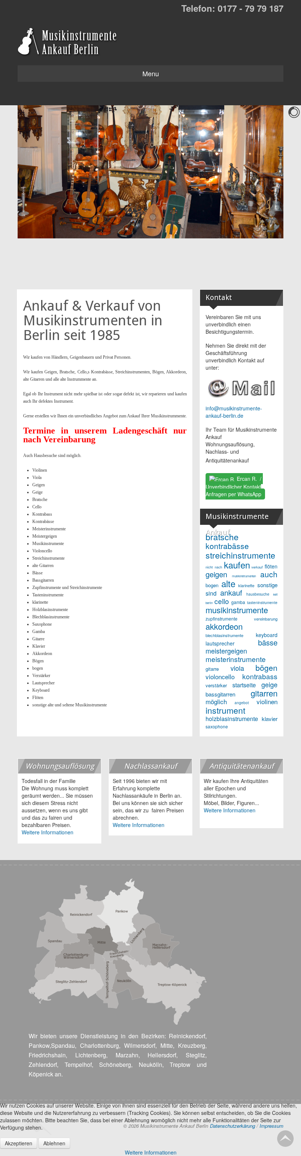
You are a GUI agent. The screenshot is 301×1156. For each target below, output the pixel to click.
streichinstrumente (240, 555)
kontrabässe (227, 545)
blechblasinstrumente (224, 635)
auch (269, 573)
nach (218, 567)
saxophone (217, 726)
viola (237, 668)
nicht (209, 567)
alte (228, 583)
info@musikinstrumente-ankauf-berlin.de (234, 412)
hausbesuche (257, 594)
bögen (266, 667)
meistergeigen (226, 650)
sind (211, 593)
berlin (209, 603)
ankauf (231, 592)
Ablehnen (54, 1143)
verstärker (216, 685)
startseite (244, 685)
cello (221, 601)
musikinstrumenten (244, 576)
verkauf (257, 567)
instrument (225, 710)
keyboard (267, 635)
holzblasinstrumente (232, 718)
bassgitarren (220, 694)
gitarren (264, 693)
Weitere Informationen (47, 832)
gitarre (212, 668)
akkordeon (224, 626)
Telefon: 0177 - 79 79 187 (232, 8)
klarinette (246, 585)
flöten (271, 566)
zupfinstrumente (221, 618)
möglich (216, 701)
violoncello (220, 676)
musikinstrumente (237, 609)
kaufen (237, 564)
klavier (270, 718)
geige (269, 684)
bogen (212, 585)
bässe (268, 642)
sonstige (267, 585)
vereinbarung (266, 619)
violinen (267, 701)
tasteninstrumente (262, 602)
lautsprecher (220, 643)
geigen (216, 574)
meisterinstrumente (236, 659)
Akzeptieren (18, 1143)
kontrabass (260, 676)
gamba (238, 602)
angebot (242, 702)
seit (275, 594)
